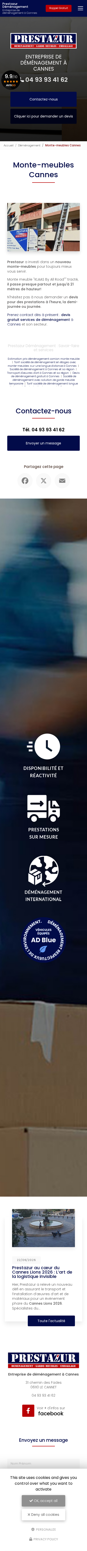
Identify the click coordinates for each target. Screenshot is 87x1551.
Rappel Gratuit (58, 8)
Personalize (45, 1529)
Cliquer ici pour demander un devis (43, 116)
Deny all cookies (44, 1514)
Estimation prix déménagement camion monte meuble (44, 359)
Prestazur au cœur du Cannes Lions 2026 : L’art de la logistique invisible (42, 1272)
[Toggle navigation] (80, 8)
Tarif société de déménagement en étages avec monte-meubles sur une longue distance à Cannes (42, 364)
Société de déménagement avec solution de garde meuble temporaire (42, 379)
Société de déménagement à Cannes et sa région (42, 369)
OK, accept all (45, 1500)
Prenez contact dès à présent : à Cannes (40, 319)
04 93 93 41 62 (46, 79)
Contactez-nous (43, 99)
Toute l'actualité (51, 1320)
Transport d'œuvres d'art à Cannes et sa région (38, 373)
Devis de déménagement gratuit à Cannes (45, 374)
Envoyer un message (43, 443)
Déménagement (29, 145)
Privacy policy (45, 1539)
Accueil (9, 145)
